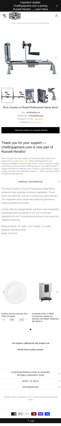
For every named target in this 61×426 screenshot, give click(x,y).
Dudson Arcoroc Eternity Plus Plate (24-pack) (14, 314)
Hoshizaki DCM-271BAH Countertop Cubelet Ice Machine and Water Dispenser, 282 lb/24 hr (45, 317)
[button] (30, 349)
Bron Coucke (35, 122)
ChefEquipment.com (14, 16)
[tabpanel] (15, 301)
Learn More (41, 9)
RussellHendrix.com (19, 161)
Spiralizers (39, 119)
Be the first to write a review (30, 349)
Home (14, 23)
